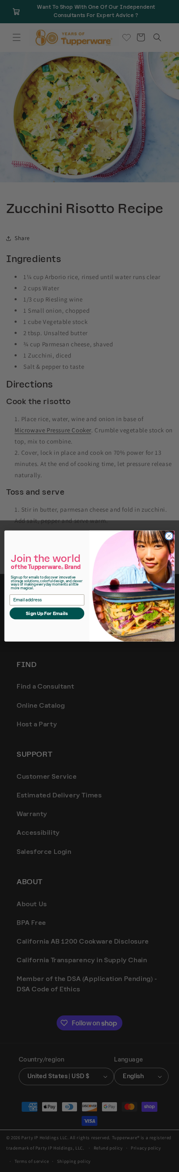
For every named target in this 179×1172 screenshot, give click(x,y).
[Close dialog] (169, 536)
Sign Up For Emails (47, 613)
